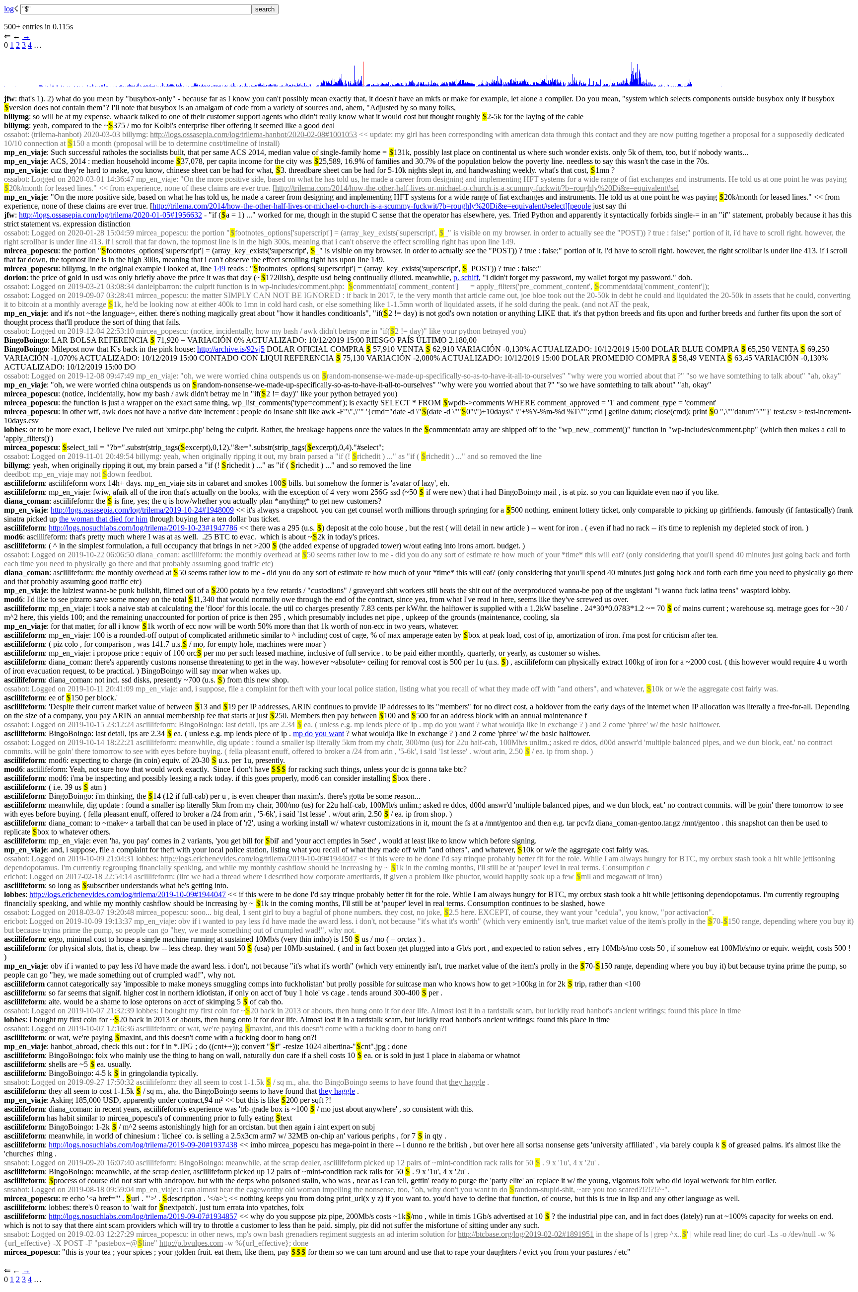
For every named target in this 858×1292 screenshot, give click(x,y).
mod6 (13, 536)
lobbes (14, 429)
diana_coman (26, 501)
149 (219, 268)
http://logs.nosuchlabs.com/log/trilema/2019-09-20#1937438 (143, 1144)
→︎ (26, 36)
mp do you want (448, 724)
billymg (16, 116)
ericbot (14, 876)
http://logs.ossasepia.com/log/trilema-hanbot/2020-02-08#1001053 (253, 134)
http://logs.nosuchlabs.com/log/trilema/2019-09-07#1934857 (143, 1216)
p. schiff (466, 277)
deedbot (16, 474)
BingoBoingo (26, 340)
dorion (15, 277)
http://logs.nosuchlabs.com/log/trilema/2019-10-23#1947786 (143, 528)
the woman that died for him (103, 519)
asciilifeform (24, 483)
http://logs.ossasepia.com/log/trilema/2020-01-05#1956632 (110, 215)
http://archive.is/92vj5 (231, 349)
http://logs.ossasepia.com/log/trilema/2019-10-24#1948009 (142, 510)
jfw (9, 98)
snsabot (15, 1082)
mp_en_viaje (25, 152)
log (9, 8)
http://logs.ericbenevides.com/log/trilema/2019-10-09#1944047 (258, 858)
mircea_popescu (31, 250)
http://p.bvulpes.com (191, 1243)
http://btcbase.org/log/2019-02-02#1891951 (526, 1234)
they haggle (467, 1082)
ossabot (15, 134)
